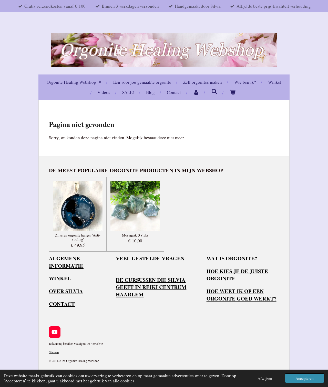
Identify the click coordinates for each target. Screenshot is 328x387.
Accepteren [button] (304, 378)
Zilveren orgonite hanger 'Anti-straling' (77, 237)
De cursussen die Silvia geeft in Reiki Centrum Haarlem (151, 287)
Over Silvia (66, 291)
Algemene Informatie (66, 262)
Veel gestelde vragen (150, 258)
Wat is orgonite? (232, 258)
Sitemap (54, 352)
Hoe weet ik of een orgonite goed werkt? (241, 294)
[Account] (196, 92)
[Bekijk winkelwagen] (232, 92)
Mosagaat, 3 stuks (135, 235)
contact (62, 304)
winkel (60, 278)
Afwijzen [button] (265, 378)
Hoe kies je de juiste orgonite (237, 274)
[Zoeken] (214, 91)
